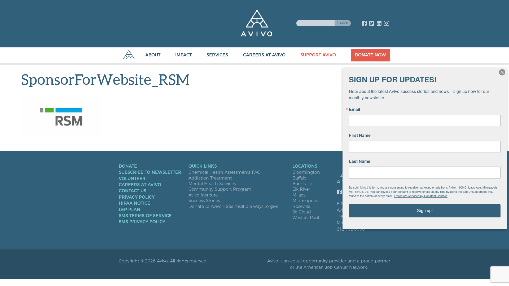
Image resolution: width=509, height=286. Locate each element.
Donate (128, 166)
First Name (360, 135)
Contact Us (132, 191)
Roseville (301, 206)
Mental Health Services (212, 183)
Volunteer (132, 178)
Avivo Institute (203, 195)
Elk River (301, 189)
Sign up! (425, 210)
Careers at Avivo (264, 54)
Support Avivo (318, 54)
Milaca (299, 195)
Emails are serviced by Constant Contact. (420, 196)
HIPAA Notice (134, 203)
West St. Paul (305, 217)
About (152, 54)
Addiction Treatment (210, 178)
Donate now (370, 54)
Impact (183, 54)
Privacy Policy (137, 197)
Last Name (359, 161)
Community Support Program (219, 189)
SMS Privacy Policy (142, 222)
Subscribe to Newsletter (150, 172)
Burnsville (302, 183)
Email (354, 109)
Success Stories (204, 200)
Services (217, 54)
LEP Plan (129, 209)
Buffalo (299, 178)
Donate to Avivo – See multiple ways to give (233, 206)
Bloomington (306, 172)
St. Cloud (301, 212)
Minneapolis (305, 200)
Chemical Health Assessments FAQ (224, 172)
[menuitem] (147, 55)
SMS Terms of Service (145, 215)
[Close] (502, 72)
